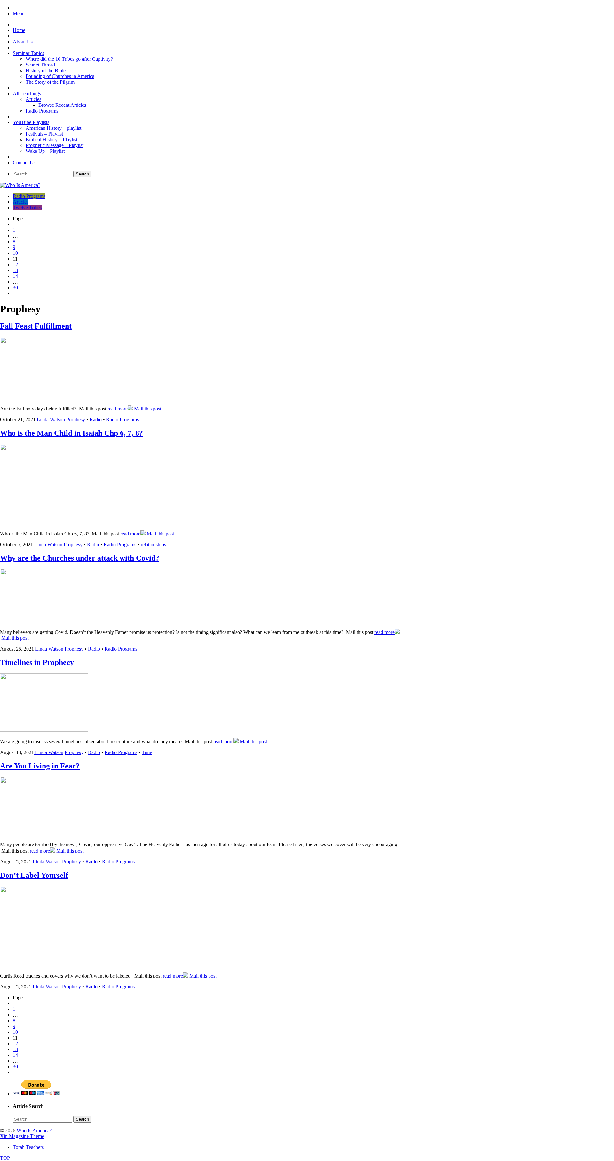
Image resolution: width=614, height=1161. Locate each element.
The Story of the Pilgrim (50, 82)
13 (15, 270)
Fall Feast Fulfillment (36, 326)
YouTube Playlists (31, 122)
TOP (5, 1158)
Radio (96, 419)
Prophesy (75, 419)
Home (19, 30)
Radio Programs (42, 110)
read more (117, 408)
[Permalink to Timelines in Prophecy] (44, 730)
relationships (153, 544)
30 (15, 287)
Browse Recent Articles (62, 105)
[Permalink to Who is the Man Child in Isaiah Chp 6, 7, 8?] (64, 522)
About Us (23, 41)
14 (15, 276)
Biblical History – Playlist (51, 139)
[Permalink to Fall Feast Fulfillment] (41, 397)
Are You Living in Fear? (40, 766)
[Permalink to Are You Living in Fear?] (44, 833)
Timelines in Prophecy (37, 662)
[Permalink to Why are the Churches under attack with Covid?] (48, 620)
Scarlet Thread (40, 64)
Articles (33, 99)
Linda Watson (51, 419)
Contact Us (24, 162)
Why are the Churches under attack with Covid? (79, 558)
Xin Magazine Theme (22, 1136)
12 (15, 264)
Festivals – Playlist (44, 133)
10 (15, 253)
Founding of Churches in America (60, 76)
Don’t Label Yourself (34, 875)
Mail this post (147, 408)
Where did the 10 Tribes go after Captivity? (69, 59)
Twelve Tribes (27, 207)
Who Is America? (33, 1130)
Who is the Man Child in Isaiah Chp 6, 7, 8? (71, 433)
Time (147, 752)
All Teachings (27, 93)
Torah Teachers (28, 1147)
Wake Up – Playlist (45, 151)
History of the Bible (46, 70)
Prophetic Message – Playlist (54, 145)
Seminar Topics (28, 53)
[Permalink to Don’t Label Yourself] (36, 964)
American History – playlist (53, 128)
